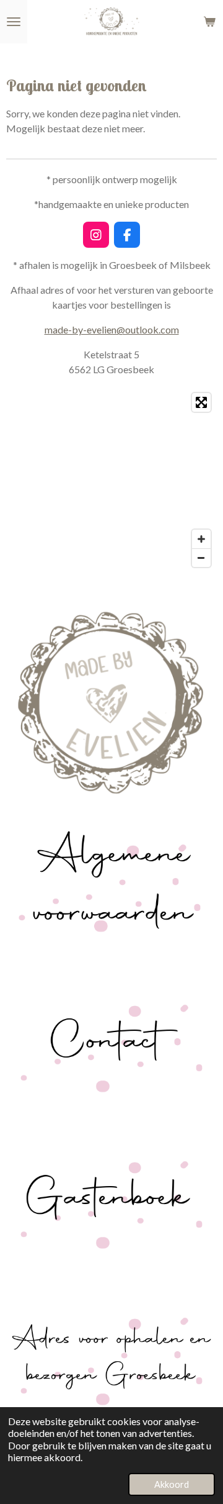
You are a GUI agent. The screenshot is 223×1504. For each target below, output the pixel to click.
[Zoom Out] (201, 557)
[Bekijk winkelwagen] (209, 21)
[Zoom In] (201, 539)
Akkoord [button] (171, 1484)
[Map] (111, 480)
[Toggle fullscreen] (201, 402)
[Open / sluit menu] (13, 21)
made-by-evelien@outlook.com (112, 329)
